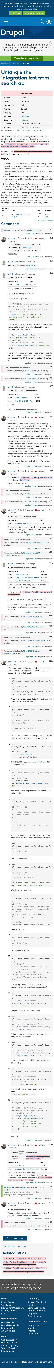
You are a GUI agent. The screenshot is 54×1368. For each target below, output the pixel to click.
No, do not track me (33, 13)
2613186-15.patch (21, 574)
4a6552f (23, 1187)
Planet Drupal (7, 1302)
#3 (51, 261)
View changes (26, 247)
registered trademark (23, 1361)
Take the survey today (27, 58)
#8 (51, 416)
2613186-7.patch (21, 398)
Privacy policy (7, 1351)
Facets (16, 63)
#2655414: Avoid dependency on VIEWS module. (38, 1157)
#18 (50, 636)
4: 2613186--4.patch (30, 371)
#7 (51, 386)
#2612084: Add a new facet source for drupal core (25, 1258)
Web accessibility (9, 1339)
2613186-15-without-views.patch (27, 578)
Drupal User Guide (10, 1325)
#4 (51, 273)
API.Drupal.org (8, 1330)
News (4, 1298)
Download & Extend (37, 1321)
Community (34, 1298)
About (4, 1336)
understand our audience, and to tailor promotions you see (32, 7)
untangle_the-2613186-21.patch (27, 1169)
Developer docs (8, 1328)
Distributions (34, 1333)
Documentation (9, 1318)
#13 (50, 538)
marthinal (24, 116)
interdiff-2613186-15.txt (24, 581)
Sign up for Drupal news (12, 1307)
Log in (27, 233)
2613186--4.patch (21, 285)
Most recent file (34, 130)
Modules (5, 63)
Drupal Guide (7, 1322)
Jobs (3, 1313)
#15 (51, 563)
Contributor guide (36, 1307)
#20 (51, 661)
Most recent (22, 130)
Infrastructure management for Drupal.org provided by (22, 1286)
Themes (31, 1330)
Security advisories (10, 1310)
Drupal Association (10, 1342)
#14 (50, 552)
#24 (50, 1222)
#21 (3, 215)
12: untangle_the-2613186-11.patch (36, 542)
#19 (50, 650)
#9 (51, 470)
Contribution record (15, 1238)
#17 (50, 626)
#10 (50, 490)
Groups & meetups (37, 1310)
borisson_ (24, 120)
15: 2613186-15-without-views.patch (36, 640)
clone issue (21, 1246)
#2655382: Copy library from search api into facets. (36, 479)
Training (40, 1302)
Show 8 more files (45, 220)
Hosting (31, 1305)
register (35, 233)
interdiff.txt (19, 1166)
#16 (50, 616)
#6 (51, 378)
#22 (50, 1186)
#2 (51, 237)
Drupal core (33, 1325)
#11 (50, 501)
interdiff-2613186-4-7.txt (24, 401)
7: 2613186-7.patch (30, 494)
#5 (51, 366)
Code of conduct (35, 1316)
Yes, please (16, 13)
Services (31, 1302)
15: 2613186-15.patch (31, 616)
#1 (51, 229)
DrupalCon (33, 1313)
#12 (51, 509)
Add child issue (9, 1246)
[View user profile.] (3, 239)
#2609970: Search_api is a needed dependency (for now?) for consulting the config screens (25, 145)
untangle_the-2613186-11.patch (27, 523)
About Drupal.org (9, 1345)
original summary (33, 230)
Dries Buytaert (44, 1361)
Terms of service (9, 1348)
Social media (7, 1305)
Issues (26, 63)
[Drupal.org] (27, 32)
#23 (51, 1202)
